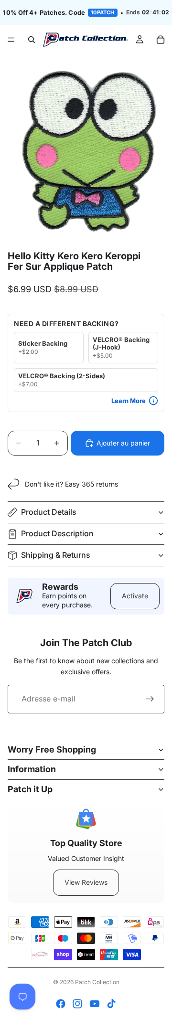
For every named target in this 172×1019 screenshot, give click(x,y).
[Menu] (11, 40)
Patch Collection (97, 982)
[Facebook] (60, 1003)
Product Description (57, 533)
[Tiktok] (111, 1003)
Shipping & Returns (55, 555)
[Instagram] (77, 1003)
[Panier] (160, 39)
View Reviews (86, 882)
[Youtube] (94, 1003)
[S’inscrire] (150, 699)
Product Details (48, 512)
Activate (135, 596)
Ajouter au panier (123, 443)
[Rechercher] (31, 39)
